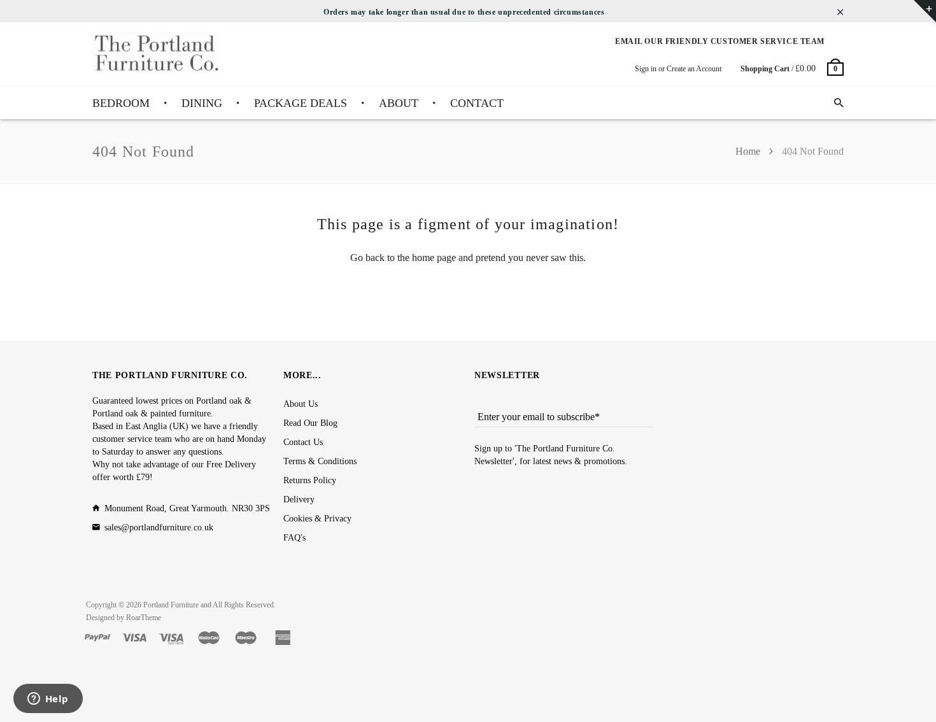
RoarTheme (143, 617)
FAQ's (294, 537)
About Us (300, 404)
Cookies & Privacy (317, 518)
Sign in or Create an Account (678, 68)
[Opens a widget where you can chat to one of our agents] (48, 700)
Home (749, 151)
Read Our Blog (310, 423)
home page (434, 257)
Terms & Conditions (320, 461)
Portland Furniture (171, 604)
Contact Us (303, 442)
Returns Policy (309, 480)
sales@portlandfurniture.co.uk (158, 527)
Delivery (299, 499)
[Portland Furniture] (156, 53)
